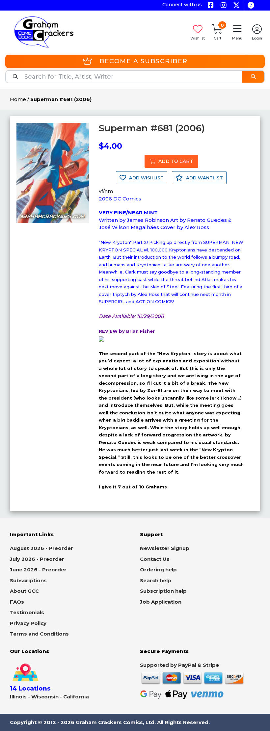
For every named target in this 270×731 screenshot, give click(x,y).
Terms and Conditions (39, 634)
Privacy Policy (28, 623)
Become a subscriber (143, 61)
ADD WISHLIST (146, 177)
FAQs (17, 602)
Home (18, 99)
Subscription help (163, 591)
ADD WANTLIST (204, 177)
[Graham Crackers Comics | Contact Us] (251, 6)
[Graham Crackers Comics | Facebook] (210, 6)
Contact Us (155, 559)
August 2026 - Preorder (41, 548)
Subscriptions (28, 580)
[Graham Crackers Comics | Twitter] (236, 6)
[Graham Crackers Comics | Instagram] (223, 6)
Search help (155, 580)
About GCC (24, 591)
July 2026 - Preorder (37, 559)
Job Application (160, 602)
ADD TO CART (175, 161)
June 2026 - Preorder (38, 569)
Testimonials (27, 612)
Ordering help (158, 569)
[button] (237, 31)
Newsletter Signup (164, 548)
